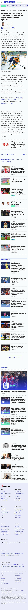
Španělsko (13, 321)
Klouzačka (22, 553)
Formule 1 (3, 515)
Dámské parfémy (18, 564)
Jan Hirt (16, 495)
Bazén (2, 553)
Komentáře (4, 367)
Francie (12, 178)
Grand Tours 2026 (18, 499)
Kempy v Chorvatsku (5, 526)
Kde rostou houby (16, 542)
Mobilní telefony (4, 564)
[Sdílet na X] (26, 154)
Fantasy (3, 5)
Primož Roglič (17, 498)
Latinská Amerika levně (5, 532)
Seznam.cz (19, 2)
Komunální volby (4, 499)
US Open (13, 201)
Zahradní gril (13, 555)
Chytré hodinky (14, 566)
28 (14, 27)
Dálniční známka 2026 (19, 528)
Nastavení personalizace (19, 581)
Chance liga (3, 509)
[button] (14, 60)
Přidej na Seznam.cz (5, 583)
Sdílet (10, 27)
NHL (2, 517)
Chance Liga (14, 166)
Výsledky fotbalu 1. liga (5, 510)
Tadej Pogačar (17, 496)
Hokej (13, 5)
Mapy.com (3, 542)
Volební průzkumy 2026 (5, 493)
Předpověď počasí (9, 542)
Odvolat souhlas (18, 580)
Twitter (2, 580)
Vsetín (2, 161)
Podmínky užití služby (19, 573)
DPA (23, 590)
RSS (2, 575)
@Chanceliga (19, 97)
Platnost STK (17, 534)
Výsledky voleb (4, 495)
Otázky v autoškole (18, 532)
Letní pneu (24, 564)
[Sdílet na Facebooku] (24, 154)
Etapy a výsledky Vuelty (19, 493)
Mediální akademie (18, 578)
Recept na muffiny (18, 510)
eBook (4, 27)
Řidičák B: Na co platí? (19, 531)
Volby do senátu (4, 498)
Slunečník (18, 553)
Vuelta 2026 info (18, 491)
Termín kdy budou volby (6, 496)
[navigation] (2, 2)
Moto (21, 5)
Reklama (3, 581)
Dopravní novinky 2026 (19, 529)
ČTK (21, 590)
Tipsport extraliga (4, 512)
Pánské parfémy (20, 566)
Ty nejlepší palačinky (19, 509)
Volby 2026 (3, 491)
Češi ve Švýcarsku (4, 531)
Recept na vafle (18, 515)
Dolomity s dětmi (4, 534)
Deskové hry (3, 566)
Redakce (2, 573)
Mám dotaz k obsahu (19, 576)
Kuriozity (8, 161)
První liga (13, 141)
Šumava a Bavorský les (5, 529)
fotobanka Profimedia (8, 591)
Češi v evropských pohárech (6, 543)
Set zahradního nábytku (5, 555)
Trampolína (13, 553)
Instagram (3, 578)
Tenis (17, 5)
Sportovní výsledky (15, 311)
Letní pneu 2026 (18, 526)
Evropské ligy (14, 333)
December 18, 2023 (7, 103)
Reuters (2, 591)
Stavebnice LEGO (11, 564)
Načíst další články (14, 357)
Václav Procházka (9, 23)
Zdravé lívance (17, 512)
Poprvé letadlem (4, 528)
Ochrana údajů (18, 575)
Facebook (3, 576)
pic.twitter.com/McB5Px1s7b (9, 99)
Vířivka (17, 555)
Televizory (8, 566)
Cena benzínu (23, 542)
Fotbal (8, 5)
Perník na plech (18, 517)
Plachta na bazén (7, 553)
